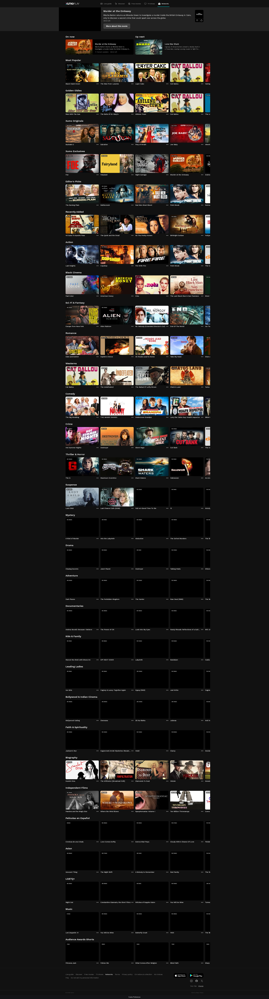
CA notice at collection (143, 974)
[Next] (203, 72)
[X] (201, 980)
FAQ (67, 978)
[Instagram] (191, 980)
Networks (165, 4)
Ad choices (158, 974)
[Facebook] (196, 980)
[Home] (72, 4)
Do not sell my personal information (85, 978)
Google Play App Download (196, 976)
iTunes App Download (180, 976)
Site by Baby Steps (197, 992)
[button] (116, 26)
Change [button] (200, 986)
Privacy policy (127, 974)
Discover (121, 4)
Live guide (108, 4)
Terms (117, 974)
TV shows (151, 4)
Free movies (136, 4)
